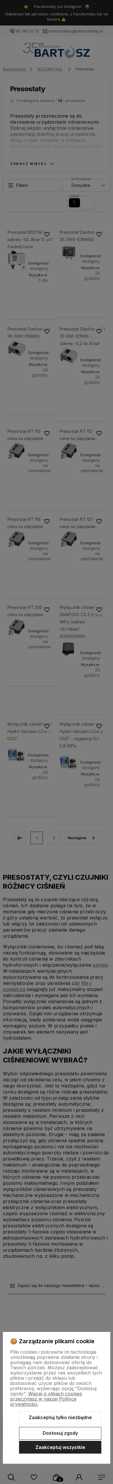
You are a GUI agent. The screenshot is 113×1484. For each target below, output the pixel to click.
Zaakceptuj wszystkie (60, 1447)
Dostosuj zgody (60, 1433)
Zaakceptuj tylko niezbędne (60, 1417)
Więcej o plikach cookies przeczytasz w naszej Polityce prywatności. (46, 1399)
